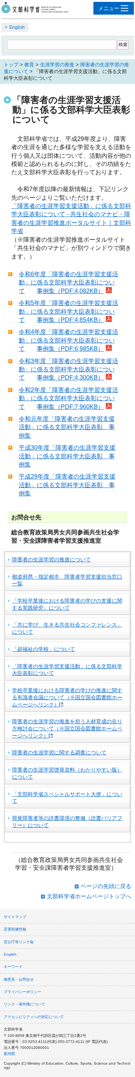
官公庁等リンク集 (19, 942)
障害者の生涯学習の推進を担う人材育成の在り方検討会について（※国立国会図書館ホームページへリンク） (67, 728)
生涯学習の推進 (57, 64)
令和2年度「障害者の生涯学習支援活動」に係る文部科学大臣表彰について (68, 398)
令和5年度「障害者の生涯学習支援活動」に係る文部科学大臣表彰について (68, 311)
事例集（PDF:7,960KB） (70, 407)
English (17, 27)
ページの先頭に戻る (106, 886)
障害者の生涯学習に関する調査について (59, 752)
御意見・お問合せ (19, 979)
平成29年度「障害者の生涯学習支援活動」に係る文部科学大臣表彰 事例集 (67, 485)
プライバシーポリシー (22, 992)
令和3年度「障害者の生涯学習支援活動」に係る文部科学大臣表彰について (68, 369)
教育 (29, 64)
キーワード (13, 967)
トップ (11, 64)
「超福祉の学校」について (43, 649)
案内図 (9, 1054)
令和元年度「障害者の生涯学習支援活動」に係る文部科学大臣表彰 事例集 (67, 427)
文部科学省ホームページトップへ (89, 896)
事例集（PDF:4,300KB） (70, 377)
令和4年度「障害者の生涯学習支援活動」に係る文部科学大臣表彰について (68, 340)
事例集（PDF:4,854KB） (70, 320)
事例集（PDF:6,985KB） (70, 349)
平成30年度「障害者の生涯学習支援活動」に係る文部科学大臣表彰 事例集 (67, 456)
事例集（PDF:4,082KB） (70, 291)
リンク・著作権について (24, 1004)
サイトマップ (15, 917)
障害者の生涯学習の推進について (51, 559)
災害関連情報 (15, 929)
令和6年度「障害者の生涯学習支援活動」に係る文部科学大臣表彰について (68, 282)
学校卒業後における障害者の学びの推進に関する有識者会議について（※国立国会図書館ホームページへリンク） (67, 697)
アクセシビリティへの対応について (34, 1017)
